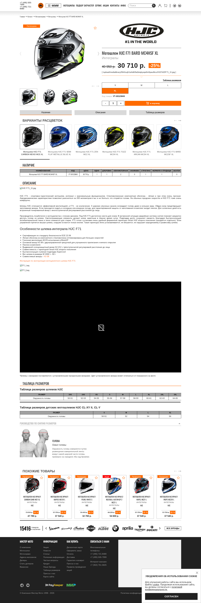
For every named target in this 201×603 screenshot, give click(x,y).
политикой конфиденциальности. (163, 588)
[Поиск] (153, 5)
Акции (106, 5)
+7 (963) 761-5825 (98, 565)
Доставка (71, 557)
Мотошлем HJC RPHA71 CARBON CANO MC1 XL (32, 498)
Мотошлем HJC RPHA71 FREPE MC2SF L (169, 498)
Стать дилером (26, 563)
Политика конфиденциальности (135, 593)
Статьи (46, 554)
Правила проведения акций (76, 568)
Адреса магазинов (28, 557)
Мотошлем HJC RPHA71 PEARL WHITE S (87, 498)
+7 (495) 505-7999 (26, 3)
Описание (100, 112)
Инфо (123, 5)
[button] (20, 54)
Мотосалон (25, 551)
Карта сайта (48, 576)
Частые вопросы (50, 560)
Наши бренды (49, 567)
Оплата (70, 554)
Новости (47, 551)
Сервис (98, 5)
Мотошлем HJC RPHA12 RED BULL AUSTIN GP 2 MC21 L (114, 499)
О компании (25, 547)
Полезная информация (53, 557)
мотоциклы (69, 5)
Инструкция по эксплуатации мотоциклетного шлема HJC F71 (47, 261)
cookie (156, 584)
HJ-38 (46, 256)
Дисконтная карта (75, 547)
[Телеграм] (174, 5)
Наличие (45, 112)
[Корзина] (165, 5)
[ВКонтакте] (179, 5)
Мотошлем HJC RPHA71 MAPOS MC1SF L (59, 498)
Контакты (114, 5)
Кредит (46, 563)
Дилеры (23, 560)
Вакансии (24, 567)
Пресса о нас (49, 573)
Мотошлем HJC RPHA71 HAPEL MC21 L (141, 498)
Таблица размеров (172, 80)
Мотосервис (25, 554)
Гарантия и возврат (75, 560)
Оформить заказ (74, 551)
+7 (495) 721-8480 (26, 8)
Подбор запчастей (85, 5)
